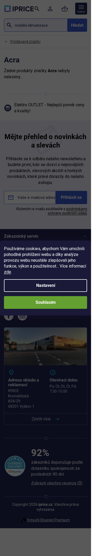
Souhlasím (46, 302)
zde (7, 271)
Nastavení (45, 285)
